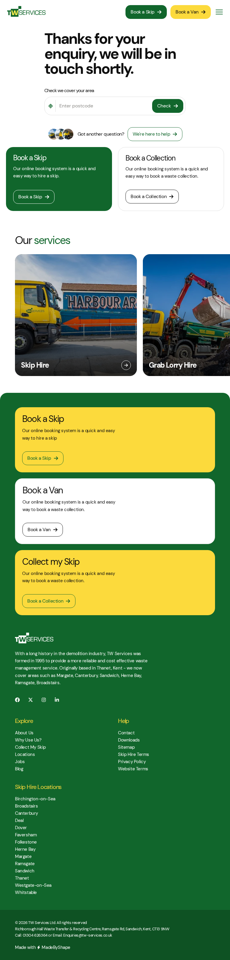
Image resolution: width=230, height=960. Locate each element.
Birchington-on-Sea (35, 799)
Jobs (20, 762)
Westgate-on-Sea (33, 885)
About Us (24, 733)
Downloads (129, 740)
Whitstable (26, 892)
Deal (19, 820)
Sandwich (24, 871)
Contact (126, 733)
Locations (25, 754)
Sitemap (126, 747)
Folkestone (26, 842)
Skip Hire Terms (133, 754)
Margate (23, 856)
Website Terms (133, 769)
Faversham (26, 835)
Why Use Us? (28, 740)
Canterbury (26, 813)
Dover (21, 828)
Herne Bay (25, 849)
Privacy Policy (132, 762)
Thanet (22, 878)
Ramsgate (25, 864)
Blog (19, 769)
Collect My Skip (30, 747)
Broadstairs (26, 806)
